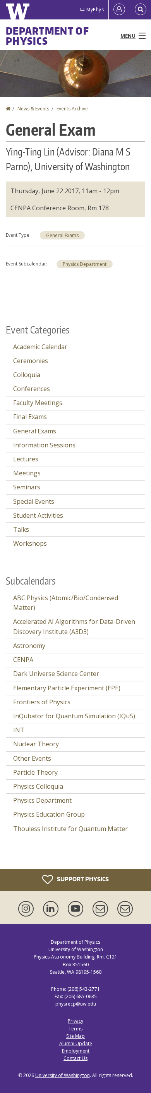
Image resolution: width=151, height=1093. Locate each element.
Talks (21, 529)
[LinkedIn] (52, 909)
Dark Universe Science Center (56, 673)
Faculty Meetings (37, 402)
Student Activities (38, 515)
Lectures (25, 459)
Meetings (27, 473)
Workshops (30, 543)
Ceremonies (30, 360)
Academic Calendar (40, 346)
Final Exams (30, 416)
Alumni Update (75, 1043)
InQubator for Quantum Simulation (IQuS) (74, 716)
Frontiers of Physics (41, 702)
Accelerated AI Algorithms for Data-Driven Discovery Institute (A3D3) (74, 626)
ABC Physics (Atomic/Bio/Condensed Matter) (65, 603)
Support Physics (82, 879)
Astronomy (29, 645)
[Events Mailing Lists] (102, 909)
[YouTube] (77, 909)
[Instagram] (27, 909)
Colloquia (26, 374)
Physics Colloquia (38, 786)
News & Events (33, 108)
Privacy (75, 1021)
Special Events (33, 501)
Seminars (26, 487)
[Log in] (119, 9)
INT (18, 730)
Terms (75, 1028)
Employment (75, 1051)
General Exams (62, 235)
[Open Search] (140, 9)
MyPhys (95, 9)
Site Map (75, 1036)
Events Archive (72, 108)
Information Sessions (44, 445)
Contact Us (75, 1058)
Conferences (31, 388)
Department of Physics (47, 36)
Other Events (32, 758)
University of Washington (62, 1075)
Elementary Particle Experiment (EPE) (66, 688)
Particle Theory (35, 772)
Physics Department (84, 264)
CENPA (23, 659)
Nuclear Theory (36, 744)
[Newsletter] (125, 909)
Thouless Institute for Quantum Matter (70, 828)
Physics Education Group (49, 814)
